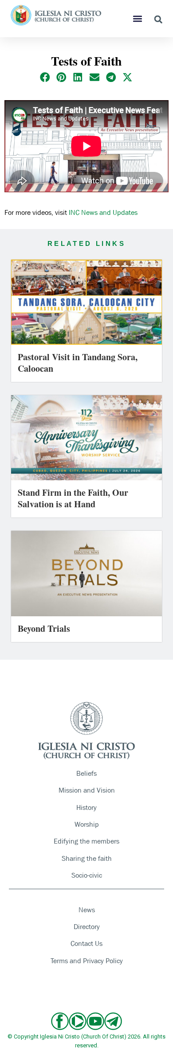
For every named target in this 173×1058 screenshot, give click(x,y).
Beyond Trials (44, 628)
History (86, 807)
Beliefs (86, 773)
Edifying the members (86, 841)
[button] (137, 19)
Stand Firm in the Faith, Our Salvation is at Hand (73, 498)
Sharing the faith (87, 858)
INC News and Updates (103, 212)
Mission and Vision (87, 790)
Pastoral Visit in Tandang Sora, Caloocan (78, 362)
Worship (87, 824)
